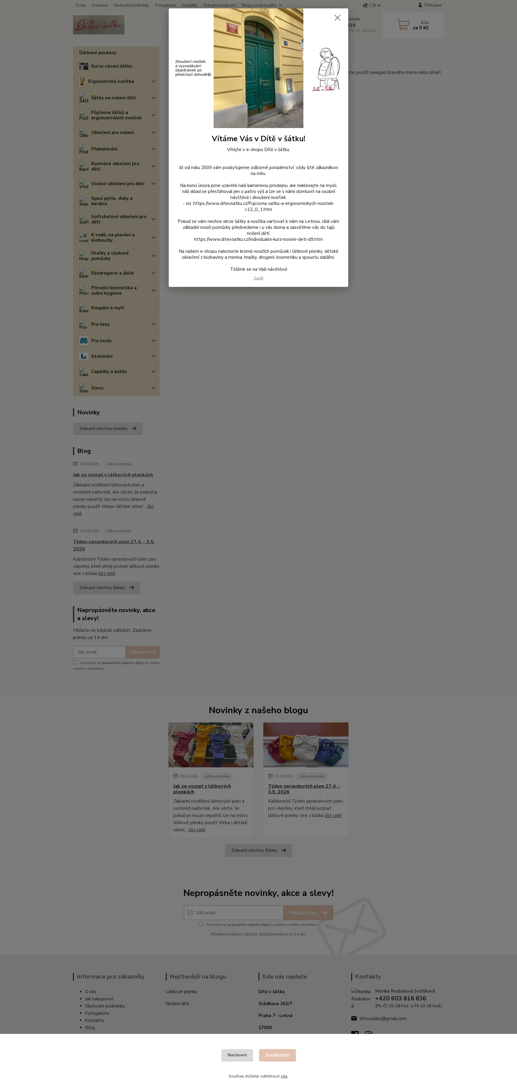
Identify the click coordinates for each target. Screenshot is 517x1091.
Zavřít (258, 278)
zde (284, 1076)
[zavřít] (337, 17)
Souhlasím (277, 1055)
